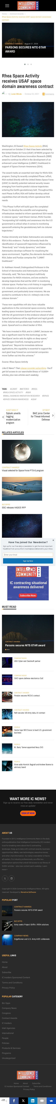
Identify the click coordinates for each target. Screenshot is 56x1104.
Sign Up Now (28, 561)
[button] (28, 542)
